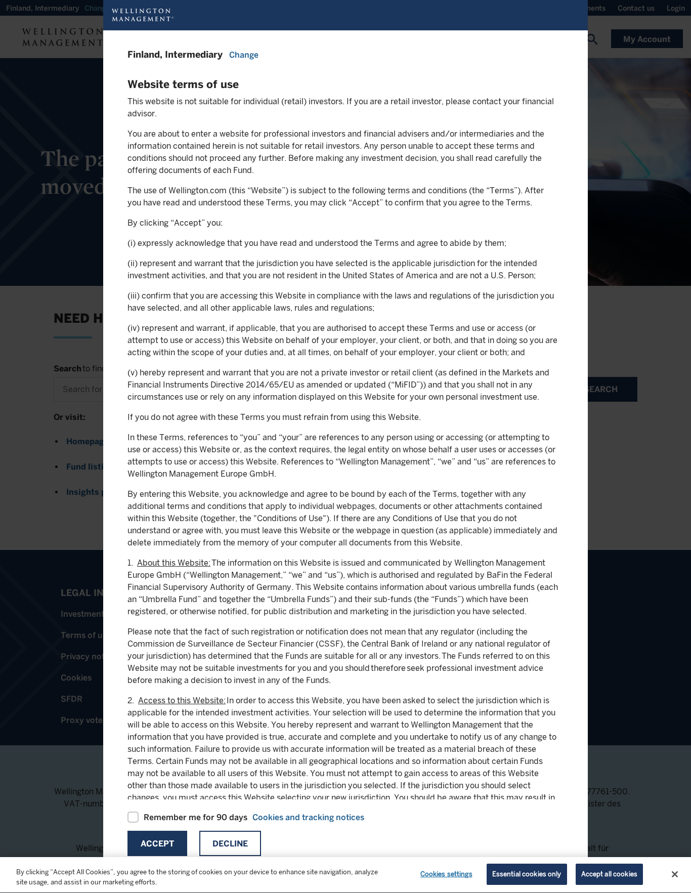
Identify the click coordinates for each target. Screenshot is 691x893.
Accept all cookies (609, 874)
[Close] (675, 874)
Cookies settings (446, 874)
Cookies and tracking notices (308, 817)
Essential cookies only (527, 874)
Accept (157, 843)
